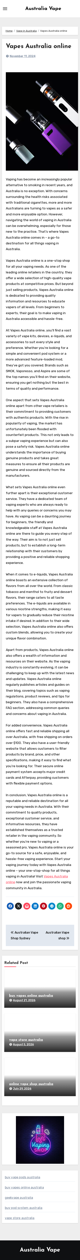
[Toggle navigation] (5, 8)
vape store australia (26, 1040)
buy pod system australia (24, 1208)
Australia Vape (43, 8)
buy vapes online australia (31, 996)
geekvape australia (19, 1197)
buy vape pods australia (22, 1177)
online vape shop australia (31, 1084)
